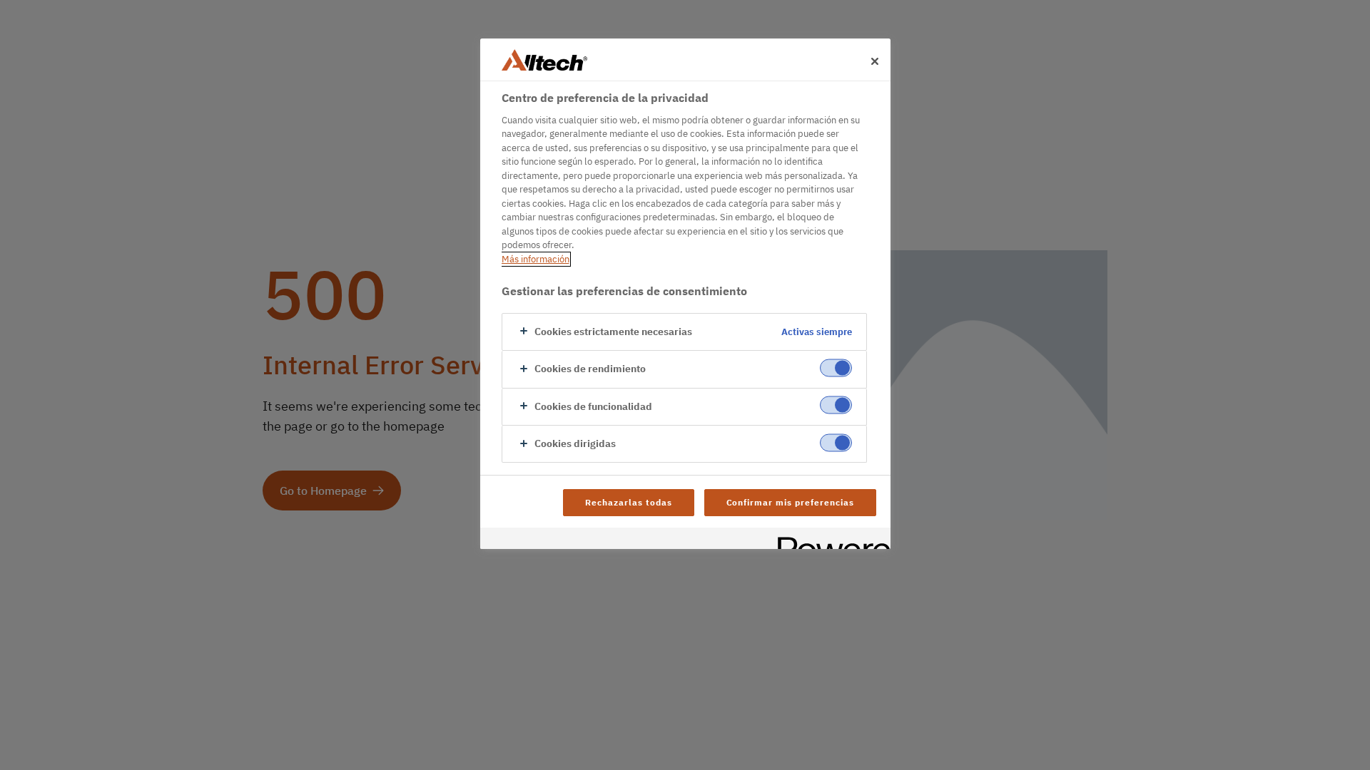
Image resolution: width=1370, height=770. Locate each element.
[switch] (836, 368)
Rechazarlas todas (628, 502)
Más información (535, 259)
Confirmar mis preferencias (790, 502)
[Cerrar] (874, 61)
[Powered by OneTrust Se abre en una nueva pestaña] (829, 540)
